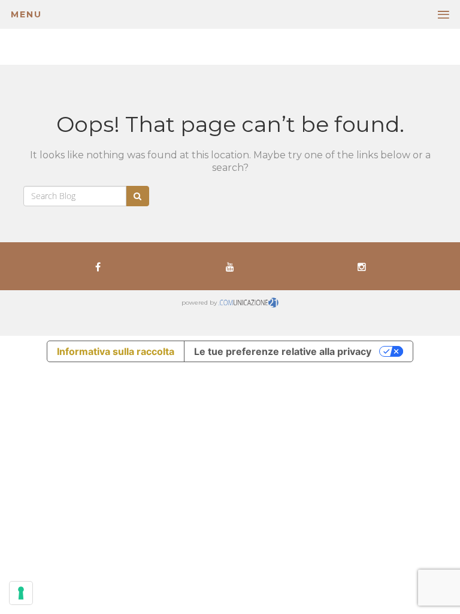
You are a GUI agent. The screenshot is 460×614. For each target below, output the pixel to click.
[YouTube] (230, 266)
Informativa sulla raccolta (115, 351)
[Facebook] (98, 266)
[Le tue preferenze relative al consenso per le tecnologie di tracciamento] (21, 593)
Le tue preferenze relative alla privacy (282, 351)
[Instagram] (362, 266)
